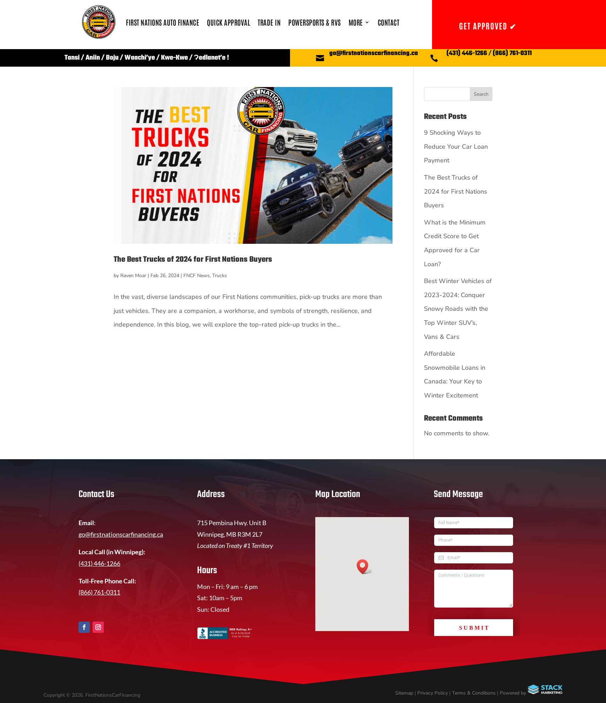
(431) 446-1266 (466, 53)
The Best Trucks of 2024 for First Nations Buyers (193, 260)
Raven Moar (133, 275)
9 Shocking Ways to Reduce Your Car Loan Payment (456, 146)
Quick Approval (228, 22)
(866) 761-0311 (512, 53)
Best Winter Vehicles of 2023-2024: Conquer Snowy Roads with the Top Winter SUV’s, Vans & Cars (458, 309)
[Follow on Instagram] (98, 627)
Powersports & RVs (314, 22)
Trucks (219, 275)
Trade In (269, 22)
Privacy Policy (432, 693)
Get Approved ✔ (488, 26)
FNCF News (196, 275)
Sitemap (404, 693)
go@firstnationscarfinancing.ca (373, 53)
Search (481, 94)
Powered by (513, 693)
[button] (365, 566)
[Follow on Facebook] (84, 627)
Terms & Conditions (474, 693)
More (356, 22)
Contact (388, 22)
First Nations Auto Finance (162, 22)
